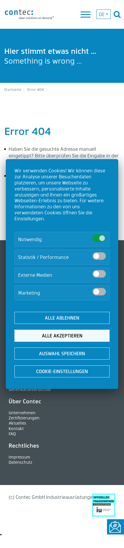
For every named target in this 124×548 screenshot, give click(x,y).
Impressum (19, 457)
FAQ (12, 433)
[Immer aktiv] (99, 238)
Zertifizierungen (24, 418)
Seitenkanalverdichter (30, 389)
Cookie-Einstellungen (62, 371)
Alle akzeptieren (62, 336)
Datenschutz (20, 462)
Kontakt (16, 428)
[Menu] (86, 15)
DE (102, 14)
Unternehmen (22, 412)
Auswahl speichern (62, 353)
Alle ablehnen (62, 318)
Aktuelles (17, 423)
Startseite (12, 89)
